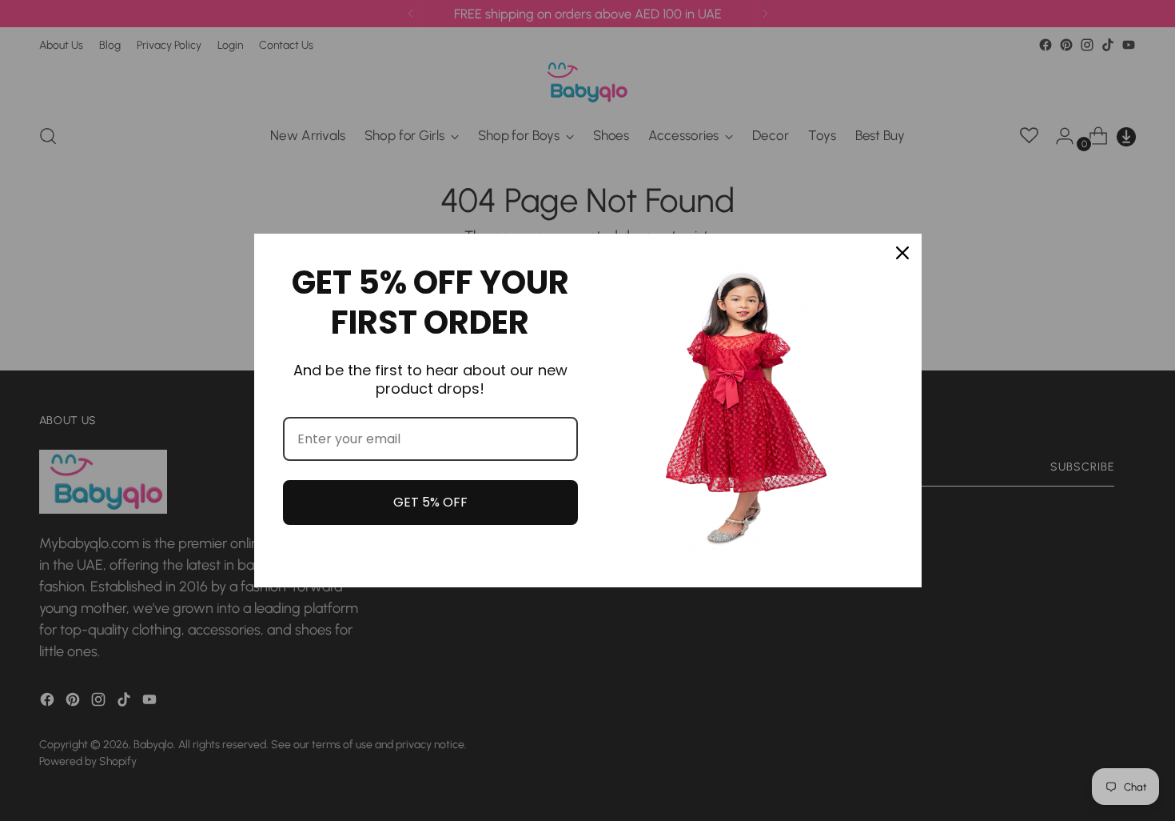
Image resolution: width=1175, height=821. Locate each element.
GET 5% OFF (430, 502)
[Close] (902, 253)
